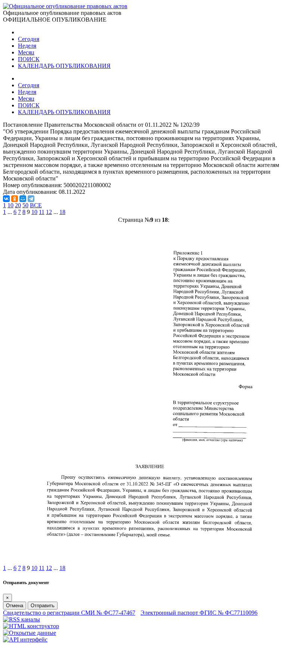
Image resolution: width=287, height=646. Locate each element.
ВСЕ (36, 205)
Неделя (27, 45)
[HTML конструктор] (31, 626)
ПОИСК (29, 59)
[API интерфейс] (25, 639)
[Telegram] (31, 198)
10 (10, 205)
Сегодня (28, 39)
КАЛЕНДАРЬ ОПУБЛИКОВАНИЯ (64, 66)
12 (49, 212)
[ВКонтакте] (6, 198)
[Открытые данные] (29, 633)
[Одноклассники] (14, 198)
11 (41, 212)
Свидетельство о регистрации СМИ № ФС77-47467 (69, 612)
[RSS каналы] (21, 619)
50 (25, 205)
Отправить (43, 605)
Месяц (26, 52)
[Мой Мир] (22, 198)
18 (62, 212)
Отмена (14, 605)
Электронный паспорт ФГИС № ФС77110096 (199, 612)
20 (18, 205)
